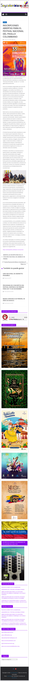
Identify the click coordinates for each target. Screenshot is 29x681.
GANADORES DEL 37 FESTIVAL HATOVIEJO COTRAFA (12, 589)
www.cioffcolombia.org (6, 635)
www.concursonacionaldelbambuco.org (10, 646)
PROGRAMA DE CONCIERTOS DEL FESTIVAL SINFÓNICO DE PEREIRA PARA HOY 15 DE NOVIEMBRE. (13, 287)
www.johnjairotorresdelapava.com (9, 637)
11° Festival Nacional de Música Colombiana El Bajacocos (14, 263)
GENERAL (4, 22)
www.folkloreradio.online (7, 632)
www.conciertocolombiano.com (8, 640)
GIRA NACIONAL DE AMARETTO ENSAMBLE (13, 274)
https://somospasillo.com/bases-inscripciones (13, 249)
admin (14, 39)
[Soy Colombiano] (3, 14)
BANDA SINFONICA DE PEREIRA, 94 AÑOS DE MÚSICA (14, 299)
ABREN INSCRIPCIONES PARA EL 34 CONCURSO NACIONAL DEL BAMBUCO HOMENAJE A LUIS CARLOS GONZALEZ (13, 593)
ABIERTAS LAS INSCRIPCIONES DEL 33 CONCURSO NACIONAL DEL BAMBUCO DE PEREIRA (14, 257)
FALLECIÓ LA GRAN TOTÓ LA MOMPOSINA (10, 587)
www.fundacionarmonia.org (7, 643)
